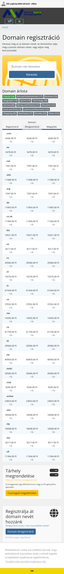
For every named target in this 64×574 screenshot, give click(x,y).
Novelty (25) (40, 113)
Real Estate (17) (25, 113)
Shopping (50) (9, 113)
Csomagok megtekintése (22, 493)
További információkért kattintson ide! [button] (25, 561)
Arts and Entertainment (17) (30, 96)
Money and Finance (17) (28, 105)
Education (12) (48, 105)
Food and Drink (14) (12, 109)
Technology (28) (40, 100)
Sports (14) (25, 100)
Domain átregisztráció (21, 531)
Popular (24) (8, 96)
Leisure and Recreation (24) (36, 109)
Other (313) (54, 113)
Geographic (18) (10, 100)
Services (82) (9, 105)
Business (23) (51, 96)
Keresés (31, 74)
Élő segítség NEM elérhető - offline (21, 4)
